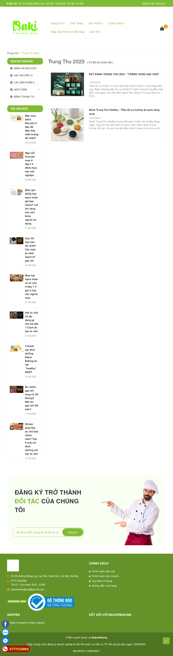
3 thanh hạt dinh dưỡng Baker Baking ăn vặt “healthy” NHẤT (31, 359)
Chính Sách (116, 23)
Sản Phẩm (95, 23)
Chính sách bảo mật (103, 571)
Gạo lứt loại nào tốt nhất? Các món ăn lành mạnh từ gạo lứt (30, 249)
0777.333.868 (18, 580)
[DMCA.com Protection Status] (17, 601)
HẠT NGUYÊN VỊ (23, 75)
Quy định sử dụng (102, 581)
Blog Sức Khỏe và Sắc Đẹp (68, 32)
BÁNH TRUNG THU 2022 (27, 96)
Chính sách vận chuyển (105, 576)
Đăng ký (161, 3)
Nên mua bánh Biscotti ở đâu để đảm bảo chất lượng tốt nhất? (31, 127)
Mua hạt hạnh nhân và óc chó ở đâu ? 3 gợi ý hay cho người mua (31, 287)
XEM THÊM (20, 89)
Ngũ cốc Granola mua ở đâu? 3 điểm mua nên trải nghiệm (31, 164)
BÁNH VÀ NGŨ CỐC (25, 68)
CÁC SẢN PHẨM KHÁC (27, 82)
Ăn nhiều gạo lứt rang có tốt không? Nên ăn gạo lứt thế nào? (31, 398)
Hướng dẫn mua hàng (104, 585)
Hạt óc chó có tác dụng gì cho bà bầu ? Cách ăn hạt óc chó (31, 322)
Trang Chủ (58, 23)
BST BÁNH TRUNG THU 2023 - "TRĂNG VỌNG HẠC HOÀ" (124, 74)
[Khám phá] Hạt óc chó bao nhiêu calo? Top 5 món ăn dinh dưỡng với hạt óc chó (31, 439)
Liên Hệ (95, 32)
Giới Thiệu (76, 23)
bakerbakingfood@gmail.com (27, 589)
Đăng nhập (148, 3)
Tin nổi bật (19, 108)
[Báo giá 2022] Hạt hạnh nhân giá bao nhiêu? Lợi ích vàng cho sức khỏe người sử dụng (31, 206)
